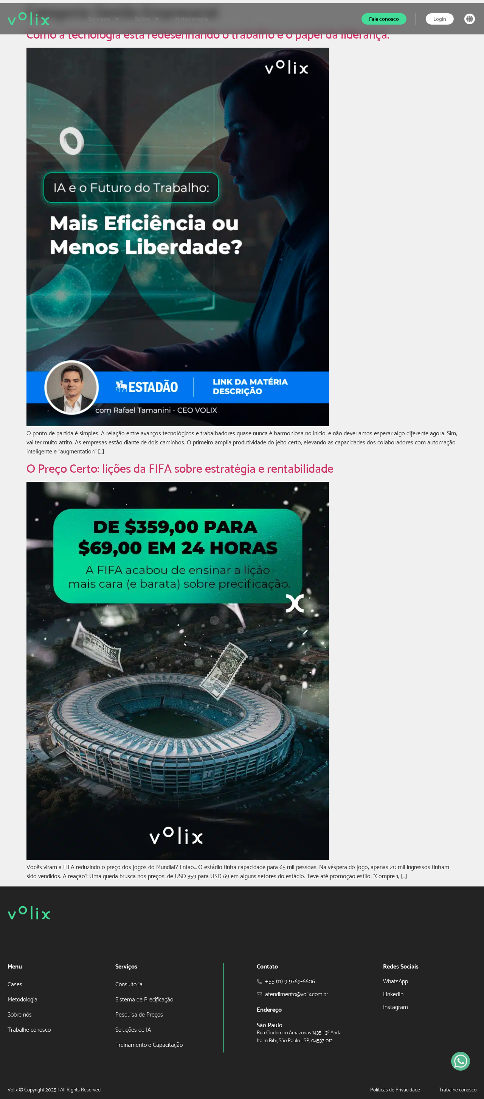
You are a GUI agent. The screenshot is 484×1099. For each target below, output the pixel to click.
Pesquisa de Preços (139, 1014)
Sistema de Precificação (144, 999)
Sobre (142, 19)
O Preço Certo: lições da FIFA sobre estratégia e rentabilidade (180, 468)
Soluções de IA (133, 1029)
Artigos (263, 19)
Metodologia (191, 19)
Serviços (99, 19)
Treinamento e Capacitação (149, 1044)
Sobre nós (20, 1014)
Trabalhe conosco (29, 1029)
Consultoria (129, 984)
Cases (230, 19)
